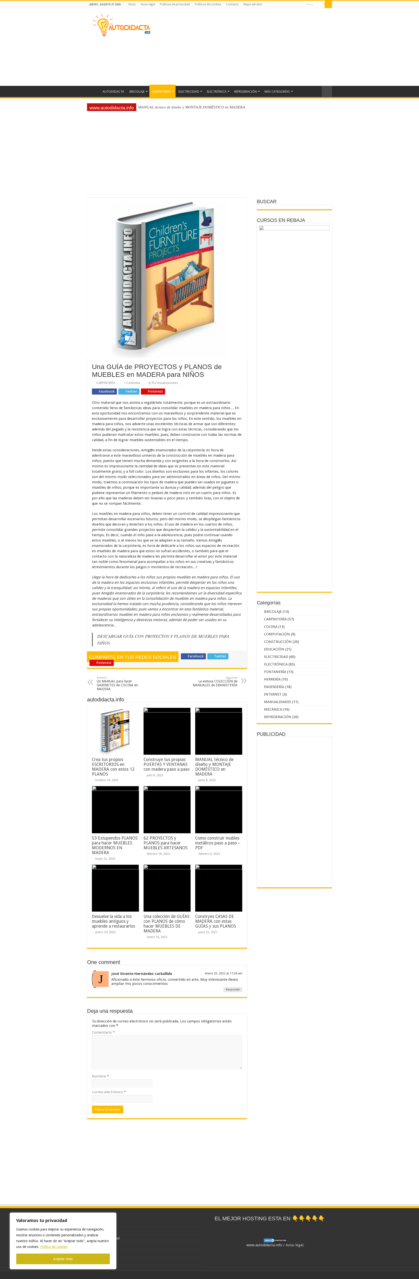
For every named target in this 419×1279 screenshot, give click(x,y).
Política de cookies (53, 1247)
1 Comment (132, 383)
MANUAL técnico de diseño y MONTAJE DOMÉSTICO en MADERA (214, 767)
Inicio (132, 4)
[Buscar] (328, 4)
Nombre (100, 1076)
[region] (63, 1241)
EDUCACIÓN (274, 649)
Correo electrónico (109, 1092)
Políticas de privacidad (175, 4)
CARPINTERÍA (161, 91)
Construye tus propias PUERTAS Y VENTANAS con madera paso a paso (167, 764)
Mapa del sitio (252, 4)
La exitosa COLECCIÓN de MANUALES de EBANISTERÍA (215, 681)
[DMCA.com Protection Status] (275, 1240)
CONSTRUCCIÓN (278, 642)
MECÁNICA (273, 709)
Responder (233, 989)
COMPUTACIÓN (277, 634)
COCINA (270, 626)
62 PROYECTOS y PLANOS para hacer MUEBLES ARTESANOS (165, 843)
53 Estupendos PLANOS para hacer (165, 107)
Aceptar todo (63, 1259)
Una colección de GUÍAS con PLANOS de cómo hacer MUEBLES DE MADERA (166, 923)
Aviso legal (148, 4)
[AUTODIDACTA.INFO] (121, 24)
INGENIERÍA (274, 687)
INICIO (93, 91)
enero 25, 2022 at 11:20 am (223, 973)
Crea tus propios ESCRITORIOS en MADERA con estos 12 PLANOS (113, 767)
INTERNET (273, 694)
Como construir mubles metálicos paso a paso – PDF (217, 843)
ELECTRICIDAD (188, 91)
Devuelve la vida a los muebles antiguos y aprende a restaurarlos (113, 921)
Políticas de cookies (208, 4)
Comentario (103, 1032)
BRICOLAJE (137, 91)
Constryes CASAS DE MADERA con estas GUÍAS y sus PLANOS (215, 921)
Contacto (232, 4)
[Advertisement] (240, 47)
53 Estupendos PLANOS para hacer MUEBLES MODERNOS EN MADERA (114, 845)
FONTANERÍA (275, 672)
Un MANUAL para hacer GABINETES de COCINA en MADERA (117, 683)
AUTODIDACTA (113, 91)
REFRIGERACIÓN (245, 91)
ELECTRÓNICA (216, 91)
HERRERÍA (272, 679)
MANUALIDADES (277, 702)
